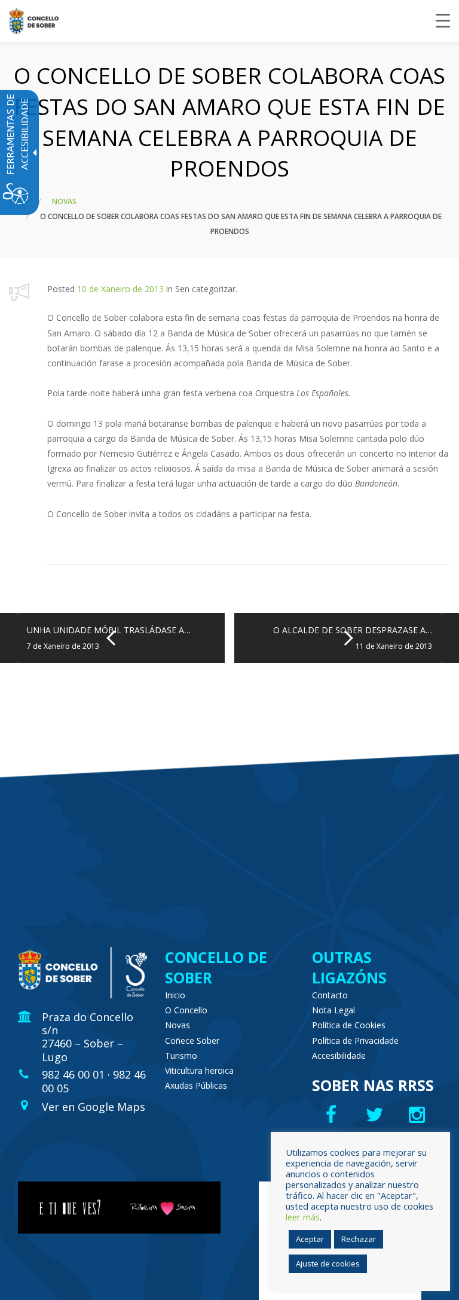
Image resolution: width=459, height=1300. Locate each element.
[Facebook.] (332, 1114)
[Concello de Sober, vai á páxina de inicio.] (34, 21)
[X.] (376, 1114)
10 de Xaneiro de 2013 (120, 288)
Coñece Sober (192, 1040)
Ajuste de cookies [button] (328, 1263)
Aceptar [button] (310, 1239)
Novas (64, 201)
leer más (303, 1217)
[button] (19, 291)
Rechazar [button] (358, 1239)
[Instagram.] (419, 1114)
